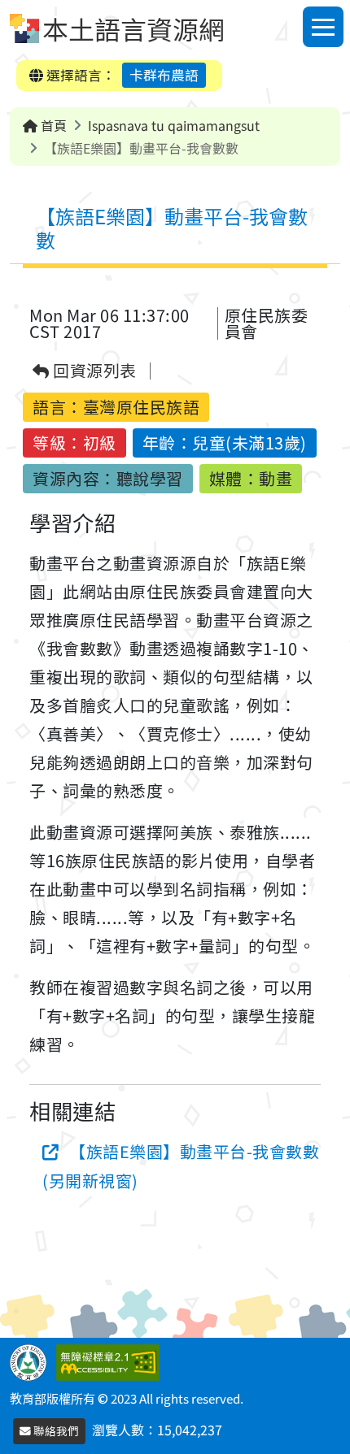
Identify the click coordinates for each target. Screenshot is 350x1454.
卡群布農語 (164, 75)
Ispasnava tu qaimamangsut (174, 125)
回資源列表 (93, 371)
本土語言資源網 (133, 28)
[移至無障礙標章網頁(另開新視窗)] (111, 1360)
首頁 (52, 125)
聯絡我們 (55, 1430)
